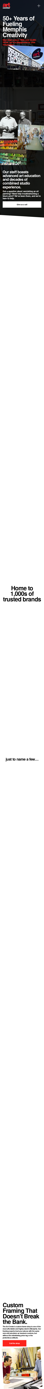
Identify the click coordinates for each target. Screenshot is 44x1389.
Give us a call (22, 204)
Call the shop (14, 1343)
